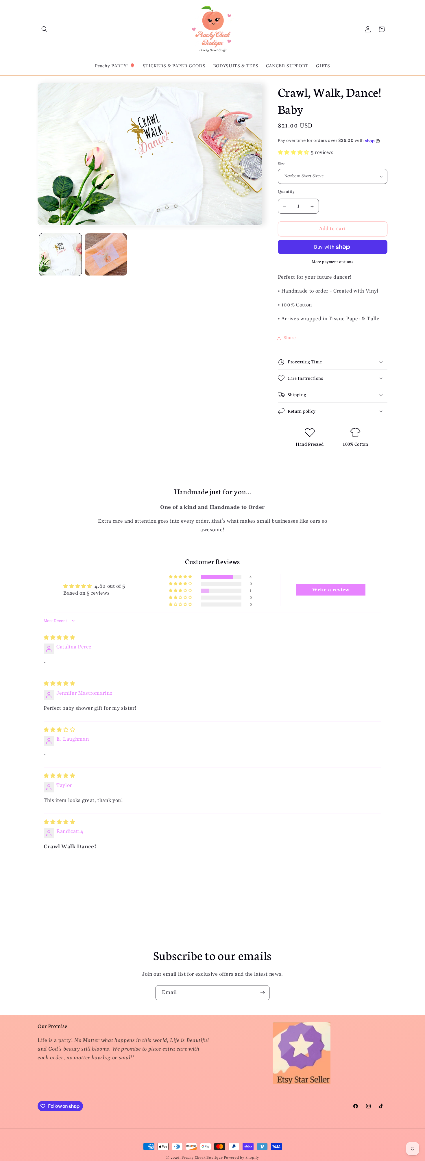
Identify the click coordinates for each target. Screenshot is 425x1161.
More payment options (332, 262)
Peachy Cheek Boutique (202, 1158)
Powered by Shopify (241, 1158)
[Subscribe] (262, 992)
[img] (59, 638)
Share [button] (290, 338)
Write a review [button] (331, 590)
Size (282, 164)
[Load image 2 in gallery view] (106, 254)
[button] (44, 29)
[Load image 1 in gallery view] (60, 254)
